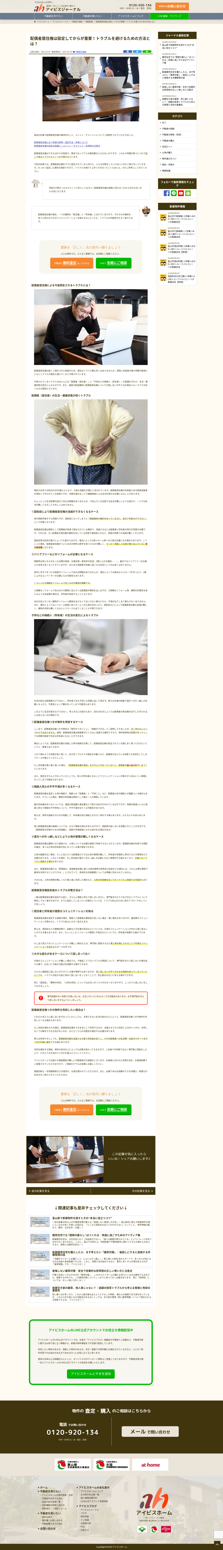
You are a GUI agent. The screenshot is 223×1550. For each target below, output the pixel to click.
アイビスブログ (88, 1506)
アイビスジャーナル (90, 1510)
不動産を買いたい (92, 16)
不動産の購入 (168, 140)
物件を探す (47, 1517)
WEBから (172, 6)
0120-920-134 (140, 5)
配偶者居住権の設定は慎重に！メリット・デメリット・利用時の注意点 (67, 145)
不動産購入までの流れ (52, 1524)
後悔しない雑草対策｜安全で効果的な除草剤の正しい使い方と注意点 (178, 88)
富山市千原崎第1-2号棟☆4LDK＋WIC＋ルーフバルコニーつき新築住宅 (181, 218)
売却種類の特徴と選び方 (53, 1505)
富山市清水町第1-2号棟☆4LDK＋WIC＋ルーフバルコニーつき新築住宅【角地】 (181, 248)
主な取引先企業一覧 (90, 1494)
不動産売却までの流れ (52, 1498)
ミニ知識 (85, 1520)
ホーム (44, 1487)
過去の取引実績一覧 (51, 1502)
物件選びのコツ (169, 158)
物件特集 (85, 1516)
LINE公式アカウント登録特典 (94, 1501)
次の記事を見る (141, 1191)
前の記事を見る (41, 1191)
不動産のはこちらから (71, 262)
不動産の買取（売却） (172, 134)
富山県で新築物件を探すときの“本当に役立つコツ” (178, 46)
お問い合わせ (48, 1528)
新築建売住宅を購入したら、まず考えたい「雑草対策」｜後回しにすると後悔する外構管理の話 (178, 74)
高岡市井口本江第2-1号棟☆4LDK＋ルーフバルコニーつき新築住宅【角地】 (181, 279)
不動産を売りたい (53, 16)
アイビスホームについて (131, 16)
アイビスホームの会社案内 (94, 1487)
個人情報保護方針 (89, 1498)
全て (164, 122)
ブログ (84, 1513)
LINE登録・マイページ (169, 16)
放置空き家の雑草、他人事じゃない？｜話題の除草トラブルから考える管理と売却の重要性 (178, 101)
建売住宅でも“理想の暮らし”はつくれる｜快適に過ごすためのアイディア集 (178, 59)
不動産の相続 (80, 51)
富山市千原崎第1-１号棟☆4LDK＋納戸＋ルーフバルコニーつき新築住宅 (181, 233)
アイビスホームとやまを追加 (91, 1373)
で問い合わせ (150, 1431)
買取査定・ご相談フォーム (54, 1508)
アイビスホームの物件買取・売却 (57, 1495)
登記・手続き (168, 164)
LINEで (113, 262)
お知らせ (85, 1530)
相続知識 (166, 170)
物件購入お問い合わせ (52, 1520)
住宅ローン (167, 146)
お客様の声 (86, 1523)
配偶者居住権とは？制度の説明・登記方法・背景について (61, 142)
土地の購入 (167, 152)
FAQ (83, 1526)
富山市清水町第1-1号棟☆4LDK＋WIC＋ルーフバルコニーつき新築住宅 (181, 264)
